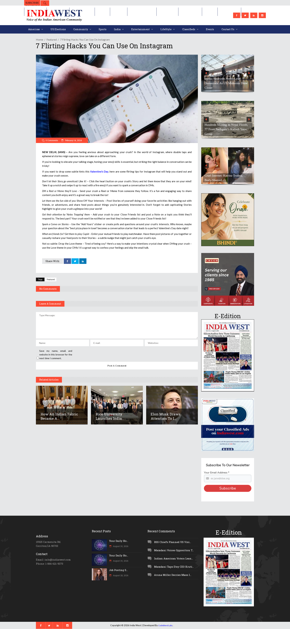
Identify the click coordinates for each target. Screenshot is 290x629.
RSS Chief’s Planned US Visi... (172, 542)
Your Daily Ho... (118, 540)
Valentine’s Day (99, 171)
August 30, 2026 (120, 546)
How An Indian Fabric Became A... (59, 416)
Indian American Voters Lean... (173, 558)
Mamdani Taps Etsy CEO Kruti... (174, 566)
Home (39, 39)
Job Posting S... (118, 570)
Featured (51, 39)
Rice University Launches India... (110, 416)
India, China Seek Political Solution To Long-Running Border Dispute (226, 131)
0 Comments (52, 140)
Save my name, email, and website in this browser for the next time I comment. (55, 354)
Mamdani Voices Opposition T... (174, 550)
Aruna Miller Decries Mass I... (172, 575)
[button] (227, 73)
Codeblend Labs (165, 625)
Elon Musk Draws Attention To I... (165, 416)
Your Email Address (216, 472)
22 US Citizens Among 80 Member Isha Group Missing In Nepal (226, 85)
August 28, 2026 (120, 575)
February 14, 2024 (73, 140)
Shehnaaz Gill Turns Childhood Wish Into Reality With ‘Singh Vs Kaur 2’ (227, 178)
